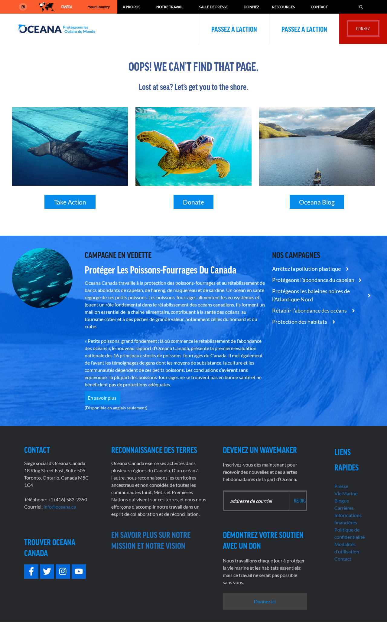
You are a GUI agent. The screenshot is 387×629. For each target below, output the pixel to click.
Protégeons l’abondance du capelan (313, 280)
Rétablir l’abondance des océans (310, 310)
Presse (341, 486)
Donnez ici (265, 601)
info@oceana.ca (60, 506)
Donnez (251, 7)
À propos (131, 7)
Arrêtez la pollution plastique (307, 268)
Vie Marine (345, 493)
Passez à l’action (234, 29)
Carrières (344, 508)
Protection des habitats (300, 321)
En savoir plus (102, 398)
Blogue (341, 500)
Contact (319, 7)
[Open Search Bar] (361, 7)
